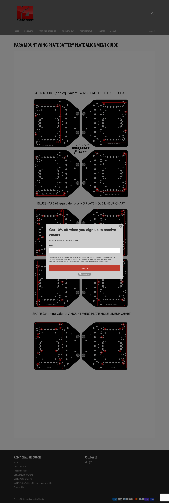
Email (51, 245)
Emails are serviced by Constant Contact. (97, 261)
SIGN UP (84, 268)
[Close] (120, 226)
